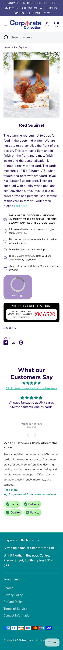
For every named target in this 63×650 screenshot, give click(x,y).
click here (20, 206)
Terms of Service (15, 609)
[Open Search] (6, 37)
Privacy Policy (13, 595)
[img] (31, 383)
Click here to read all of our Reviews (31, 388)
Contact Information (17, 615)
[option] (31, 85)
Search (8, 588)
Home (7, 47)
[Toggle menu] (4, 24)
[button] (28, 435)
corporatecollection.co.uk (36, 640)
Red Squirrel (20, 47)
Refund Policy (13, 602)
